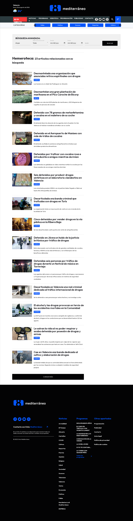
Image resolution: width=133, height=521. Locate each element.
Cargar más (48, 377)
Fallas (61, 498)
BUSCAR (110, 43)
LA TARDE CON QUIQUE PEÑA (81, 451)
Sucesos (36, 80)
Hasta (69, 40)
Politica (61, 494)
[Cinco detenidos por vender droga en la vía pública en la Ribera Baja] (22, 224)
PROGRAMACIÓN (66, 18)
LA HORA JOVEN (82, 444)
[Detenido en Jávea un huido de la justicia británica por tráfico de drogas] (22, 242)
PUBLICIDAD (78, 18)
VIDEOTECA (54, 18)
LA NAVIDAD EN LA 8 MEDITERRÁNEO (83, 434)
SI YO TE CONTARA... (83, 447)
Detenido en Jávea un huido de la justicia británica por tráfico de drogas (56, 239)
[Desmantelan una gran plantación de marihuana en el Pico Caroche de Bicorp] (22, 96)
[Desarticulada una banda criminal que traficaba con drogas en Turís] (22, 203)
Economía (62, 490)
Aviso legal (98, 436)
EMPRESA (62, 509)
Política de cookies (100, 444)
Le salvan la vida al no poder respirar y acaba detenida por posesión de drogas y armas (57, 331)
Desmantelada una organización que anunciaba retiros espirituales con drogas (57, 75)
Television (62, 477)
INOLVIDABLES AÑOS (84, 423)
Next (120, 25)
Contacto (97, 432)
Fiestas (36, 98)
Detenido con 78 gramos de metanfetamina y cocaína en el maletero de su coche (59, 114)
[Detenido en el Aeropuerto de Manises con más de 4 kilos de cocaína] (22, 138)
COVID (61, 440)
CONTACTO (89, 18)
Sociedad (37, 311)
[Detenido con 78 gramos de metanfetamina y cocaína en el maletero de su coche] (22, 117)
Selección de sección (38, 40)
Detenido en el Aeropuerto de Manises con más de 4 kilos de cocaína (58, 134)
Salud (61, 465)
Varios (61, 486)
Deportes (62, 448)
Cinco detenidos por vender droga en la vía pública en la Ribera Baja (58, 220)
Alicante (62, 432)
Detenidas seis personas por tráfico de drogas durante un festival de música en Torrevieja (56, 263)
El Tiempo (62, 428)
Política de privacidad (101, 440)
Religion (61, 461)
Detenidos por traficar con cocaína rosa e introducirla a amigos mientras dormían (57, 155)
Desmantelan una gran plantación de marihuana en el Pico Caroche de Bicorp (56, 93)
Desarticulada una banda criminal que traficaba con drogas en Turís (55, 200)
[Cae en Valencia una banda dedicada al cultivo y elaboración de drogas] (22, 357)
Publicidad (97, 428)
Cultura (61, 444)
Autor (87, 43)
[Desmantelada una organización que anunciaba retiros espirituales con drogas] (22, 78)
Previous (35, 25)
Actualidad (62, 424)
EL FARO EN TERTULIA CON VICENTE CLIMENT (83, 428)
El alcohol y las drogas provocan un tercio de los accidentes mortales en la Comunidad (59, 306)
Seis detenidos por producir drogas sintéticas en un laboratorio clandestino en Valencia (58, 177)
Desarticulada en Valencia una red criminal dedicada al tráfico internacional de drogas (58, 288)
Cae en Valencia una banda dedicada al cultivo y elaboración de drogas (56, 353)
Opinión (61, 457)
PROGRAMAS (43, 18)
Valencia (62, 482)
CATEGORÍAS (19, 25)
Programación (99, 424)
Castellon (62, 436)
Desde (52, 40)
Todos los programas (84, 456)
